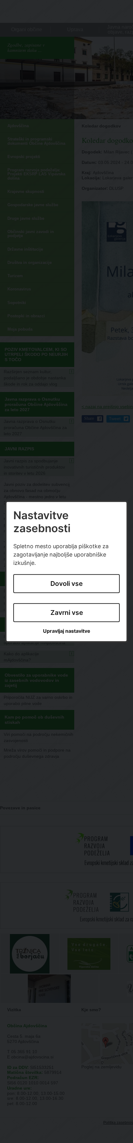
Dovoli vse (66, 583)
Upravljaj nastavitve (66, 631)
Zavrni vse (66, 612)
